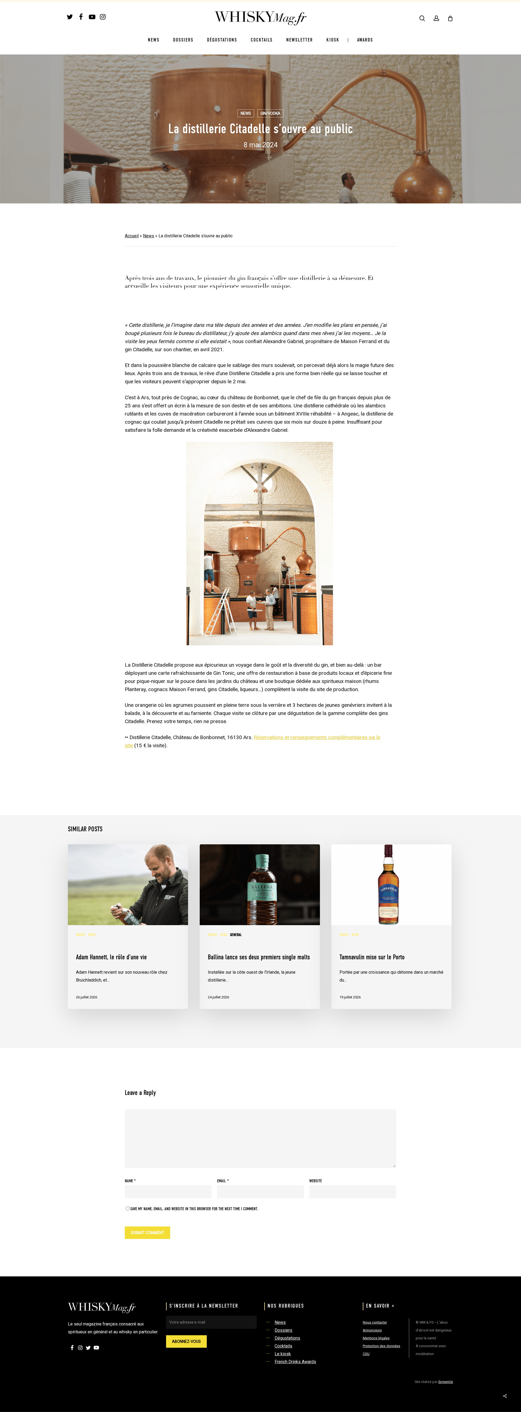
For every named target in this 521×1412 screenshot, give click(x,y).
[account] (436, 18)
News (246, 113)
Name (130, 1181)
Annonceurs (372, 1330)
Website (315, 1181)
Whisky (80, 935)
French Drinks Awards (295, 1361)
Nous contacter (375, 1322)
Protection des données (381, 1346)
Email (223, 1181)
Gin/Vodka (270, 113)
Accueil (132, 235)
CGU (366, 1354)
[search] (422, 18)
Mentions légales (376, 1338)
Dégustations (287, 1338)
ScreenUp (445, 1382)
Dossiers (283, 1330)
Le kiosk (283, 1353)
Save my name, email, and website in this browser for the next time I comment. (194, 1209)
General (236, 935)
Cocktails (283, 1346)
